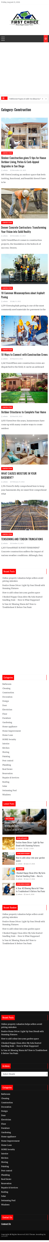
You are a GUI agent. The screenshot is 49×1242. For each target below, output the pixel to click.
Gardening (7, 722)
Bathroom (6, 684)
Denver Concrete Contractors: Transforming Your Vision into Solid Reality (23, 229)
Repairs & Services (10, 778)
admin (5, 170)
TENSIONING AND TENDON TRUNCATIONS (22, 539)
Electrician (7, 709)
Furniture (6, 718)
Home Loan (7, 735)
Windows (6, 795)
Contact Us (6, 1224)
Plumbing (6, 765)
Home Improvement (11, 731)
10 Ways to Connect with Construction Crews (24, 354)
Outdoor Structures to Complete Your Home (23, 412)
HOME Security (9, 739)
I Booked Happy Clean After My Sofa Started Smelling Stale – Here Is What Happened (30, 876)
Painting (6, 756)
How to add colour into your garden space (21, 593)
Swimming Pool (9, 790)
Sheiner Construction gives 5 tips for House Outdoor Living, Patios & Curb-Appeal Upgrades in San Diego (23, 162)
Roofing (5, 782)
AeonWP (4, 1236)
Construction (7, 153)
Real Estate (7, 769)
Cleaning (6, 688)
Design (5, 701)
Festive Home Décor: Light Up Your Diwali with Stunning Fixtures (30, 844)
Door (4, 705)
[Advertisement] (24, 68)
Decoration (7, 697)
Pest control (7, 761)
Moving (5, 752)
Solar (4, 786)
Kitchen (5, 748)
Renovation (7, 773)
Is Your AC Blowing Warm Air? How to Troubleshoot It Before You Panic (30, 890)
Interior (5, 743)
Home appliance (9, 726)
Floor (4, 714)
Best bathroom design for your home (24, 99)
